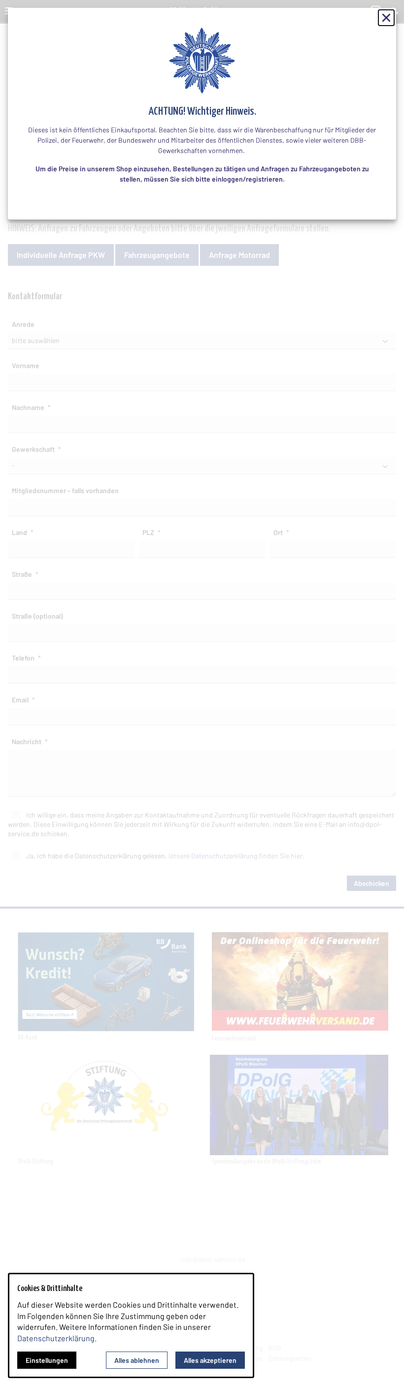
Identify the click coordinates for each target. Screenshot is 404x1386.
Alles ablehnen (136, 1360)
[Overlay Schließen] (386, 18)
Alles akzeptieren (210, 1360)
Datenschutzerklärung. (57, 1338)
